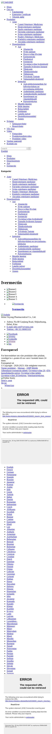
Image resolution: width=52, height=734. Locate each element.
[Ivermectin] (18, 304)
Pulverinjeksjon (30, 101)
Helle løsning (23, 106)
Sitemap (21, 368)
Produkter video (19, 138)
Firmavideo (17, 134)
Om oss (10, 9)
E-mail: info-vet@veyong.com (20, 327)
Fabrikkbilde (17, 12)
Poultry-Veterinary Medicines (30, 37)
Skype (4, 383)
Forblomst (22, 111)
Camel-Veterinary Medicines (30, 24)
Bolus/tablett (23, 109)
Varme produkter (8, 368)
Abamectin (28, 49)
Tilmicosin (27, 69)
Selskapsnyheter (19, 124)
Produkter (11, 19)
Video (9, 131)
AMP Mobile (32, 368)
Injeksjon (22, 81)
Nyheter (10, 121)
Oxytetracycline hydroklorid (35, 64)
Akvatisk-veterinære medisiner (31, 42)
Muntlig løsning (25, 104)
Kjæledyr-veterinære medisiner (31, 39)
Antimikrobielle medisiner (34, 94)
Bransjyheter (17, 126)
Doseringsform (18, 44)
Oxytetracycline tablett (31, 373)
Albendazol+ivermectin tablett (14, 370)
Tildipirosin (28, 74)
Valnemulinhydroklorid (33, 79)
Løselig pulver (24, 114)
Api (19, 47)
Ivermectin (28, 61)
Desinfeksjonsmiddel (27, 116)
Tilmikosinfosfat (30, 71)
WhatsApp (9, 385)
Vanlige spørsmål (14, 141)
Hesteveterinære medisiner (29, 27)
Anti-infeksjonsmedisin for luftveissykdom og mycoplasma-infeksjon (35, 86)
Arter (14, 22)
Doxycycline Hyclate (32, 54)
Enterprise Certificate (21, 14)
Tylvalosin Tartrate (31, 76)
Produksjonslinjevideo (22, 136)
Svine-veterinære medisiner (30, 34)
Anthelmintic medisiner (33, 91)
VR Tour (11, 129)
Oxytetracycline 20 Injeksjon (13, 375)
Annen (21, 119)
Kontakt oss (12, 143)
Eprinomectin (29, 56)
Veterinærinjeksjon (35, 375)
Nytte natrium (29, 52)
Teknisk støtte (18, 17)
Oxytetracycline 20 (37, 370)
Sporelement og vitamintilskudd (30, 97)
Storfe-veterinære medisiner (30, 29)
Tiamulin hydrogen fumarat (35, 66)
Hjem (9, 7)
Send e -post (6, 380)
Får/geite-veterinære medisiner (31, 32)
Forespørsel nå (7, 363)
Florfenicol (28, 59)
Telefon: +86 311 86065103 (19, 329)
